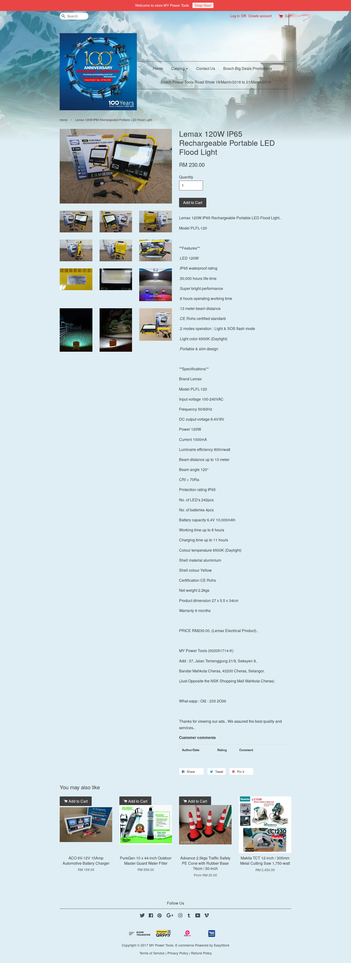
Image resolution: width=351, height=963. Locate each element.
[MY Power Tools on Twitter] (142, 916)
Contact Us (205, 68)
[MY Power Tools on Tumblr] (189, 916)
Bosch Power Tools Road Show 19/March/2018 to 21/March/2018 (216, 82)
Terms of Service (152, 953)
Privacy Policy (177, 953)
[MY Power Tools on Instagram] (180, 916)
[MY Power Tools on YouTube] (198, 916)
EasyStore (221, 945)
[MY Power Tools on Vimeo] (206, 916)
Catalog (178, 68)
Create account (260, 15)
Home (158, 68)
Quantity (186, 177)
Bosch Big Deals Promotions (247, 68)
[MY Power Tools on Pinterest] (159, 916)
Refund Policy (201, 953)
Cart (288, 15)
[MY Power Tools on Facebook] (151, 916)
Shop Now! (203, 5)
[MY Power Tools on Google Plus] (169, 916)
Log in (235, 15)
